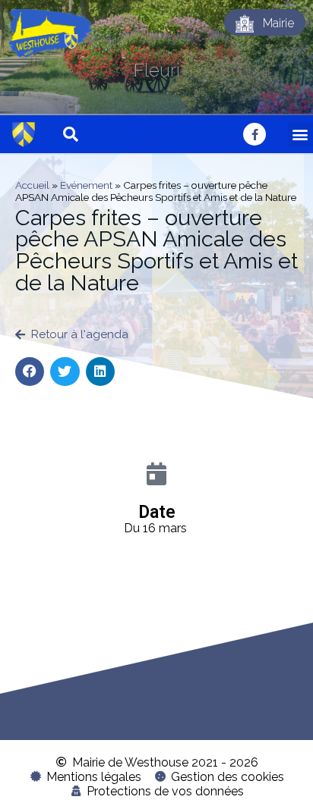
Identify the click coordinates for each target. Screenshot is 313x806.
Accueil (32, 185)
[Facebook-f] (254, 134)
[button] (300, 134)
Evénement (86, 185)
